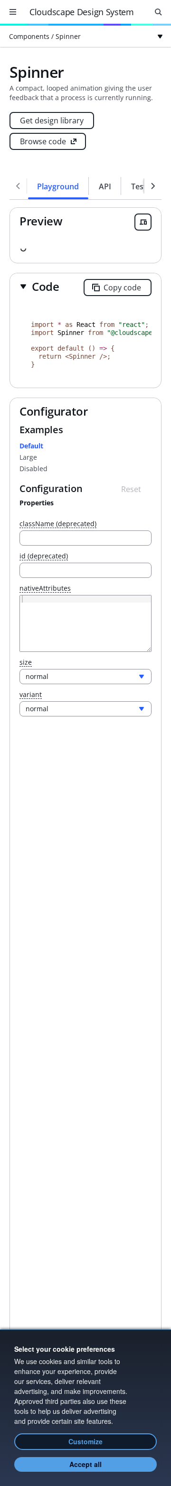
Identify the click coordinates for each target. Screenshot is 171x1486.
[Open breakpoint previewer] (143, 222)
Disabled (33, 468)
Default (31, 445)
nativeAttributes (45, 589)
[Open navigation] (12, 11)
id (43, 556)
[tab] (58, 186)
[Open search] (158, 11)
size (25, 663)
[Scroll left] (18, 186)
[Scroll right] (153, 186)
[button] (39, 286)
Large (28, 457)
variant (30, 695)
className (57, 524)
